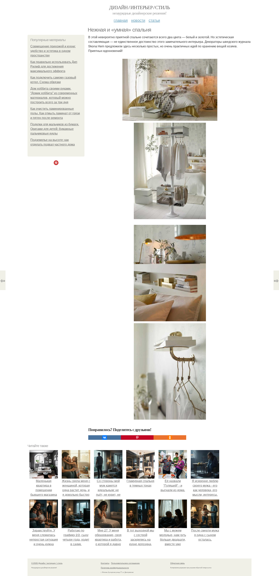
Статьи (154, 20)
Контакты (105, 563)
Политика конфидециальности (115, 567)
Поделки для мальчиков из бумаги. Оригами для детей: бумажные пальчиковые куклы (54, 129)
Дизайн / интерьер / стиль (139, 7)
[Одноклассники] (170, 437)
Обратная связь (177, 563)
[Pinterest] (137, 437)
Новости (138, 20)
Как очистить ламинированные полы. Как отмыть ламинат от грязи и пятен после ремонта (55, 113)
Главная (121, 20)
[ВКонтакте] (104, 437)
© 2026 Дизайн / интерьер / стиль (46, 563)
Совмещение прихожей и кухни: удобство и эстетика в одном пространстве (53, 51)
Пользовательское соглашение (125, 563)
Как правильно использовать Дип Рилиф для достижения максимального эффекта (53, 66)
